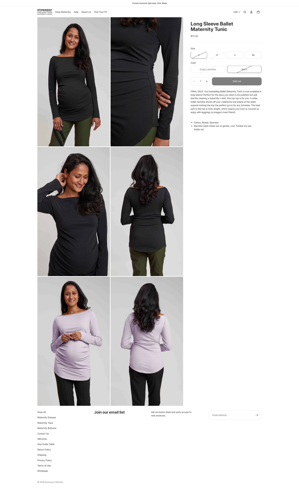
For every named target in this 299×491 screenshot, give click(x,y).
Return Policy (44, 449)
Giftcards (42, 438)
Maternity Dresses (46, 417)
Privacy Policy (44, 460)
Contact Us (43, 433)
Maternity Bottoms (46, 428)
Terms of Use (44, 465)
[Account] (251, 12)
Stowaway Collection (54, 482)
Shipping (41, 455)
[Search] (244, 12)
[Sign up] (257, 415)
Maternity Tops (45, 422)
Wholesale (42, 471)
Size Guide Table (46, 444)
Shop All (41, 412)
